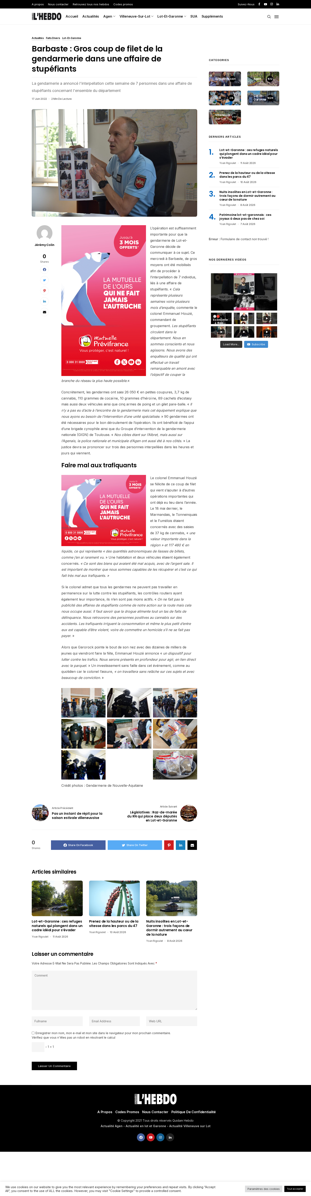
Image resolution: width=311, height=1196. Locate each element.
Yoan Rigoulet (40, 936)
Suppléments (212, 16)
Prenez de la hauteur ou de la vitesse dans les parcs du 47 (113, 923)
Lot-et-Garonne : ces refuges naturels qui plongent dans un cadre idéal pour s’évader (57, 925)
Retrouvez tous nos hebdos (91, 4)
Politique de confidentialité (193, 1112)
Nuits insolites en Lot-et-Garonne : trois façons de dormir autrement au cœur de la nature (169, 928)
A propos (38, 4)
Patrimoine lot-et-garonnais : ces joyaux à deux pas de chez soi (245, 217)
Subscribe (258, 344)
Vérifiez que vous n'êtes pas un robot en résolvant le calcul (73, 1037)
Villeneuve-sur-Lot (135, 16)
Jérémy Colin (44, 245)
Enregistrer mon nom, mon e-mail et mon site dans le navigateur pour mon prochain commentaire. (103, 1033)
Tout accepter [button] (295, 1188)
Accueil (72, 16)
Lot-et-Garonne (170, 16)
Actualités (90, 16)
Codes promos (123, 4)
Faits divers (53, 38)
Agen (107, 16)
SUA (193, 16)
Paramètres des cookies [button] (264, 1188)
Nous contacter (58, 4)
